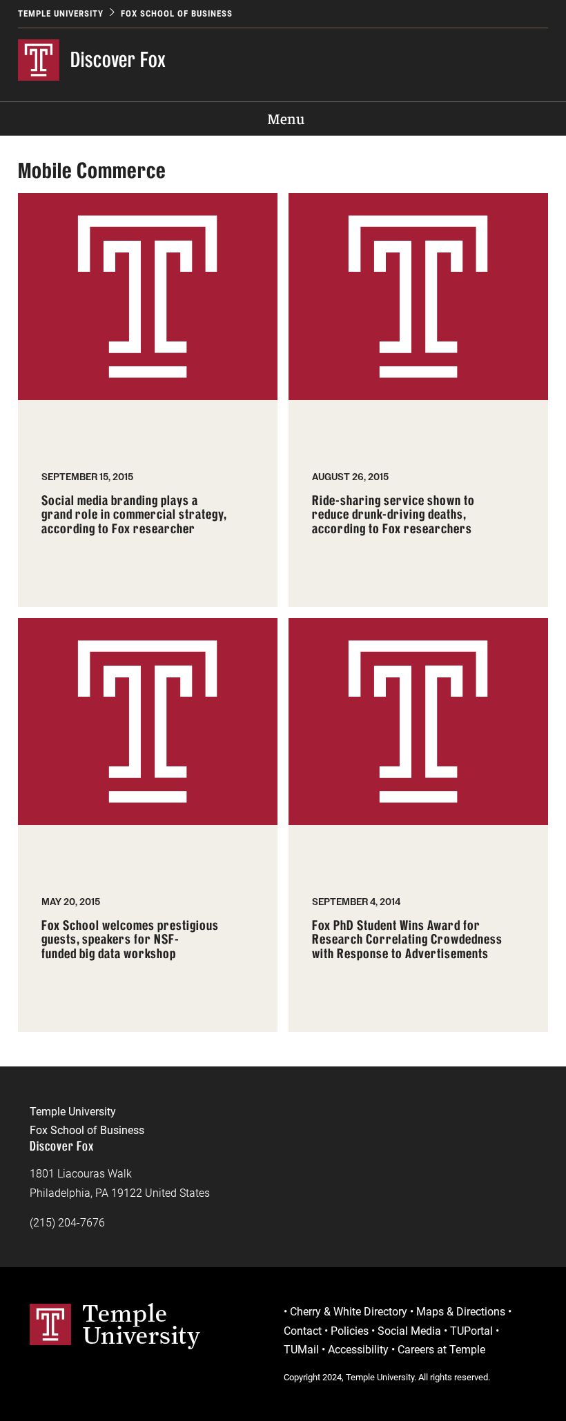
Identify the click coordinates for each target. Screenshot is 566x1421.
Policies (350, 1331)
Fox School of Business (177, 13)
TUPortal (471, 1331)
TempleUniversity (141, 1324)
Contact (303, 1331)
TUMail (301, 1349)
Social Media (409, 1331)
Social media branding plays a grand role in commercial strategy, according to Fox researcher (134, 515)
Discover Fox (118, 59)
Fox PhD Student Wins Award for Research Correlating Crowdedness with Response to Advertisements (407, 940)
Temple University (61, 13)
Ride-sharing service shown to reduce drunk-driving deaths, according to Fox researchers (393, 515)
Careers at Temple (441, 1349)
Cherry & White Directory (348, 1311)
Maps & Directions (460, 1311)
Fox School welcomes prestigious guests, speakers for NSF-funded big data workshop (130, 940)
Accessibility (358, 1349)
